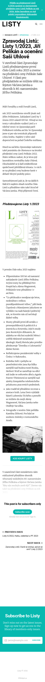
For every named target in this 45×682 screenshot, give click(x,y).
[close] (42, 10)
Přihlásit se (22, 678)
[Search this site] (36, 24)
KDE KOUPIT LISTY (22, 458)
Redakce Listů (11, 35)
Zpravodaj (24, 35)
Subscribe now (22, 512)
